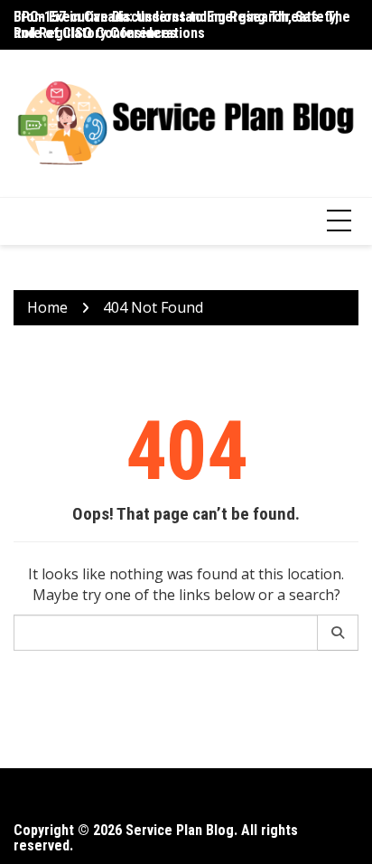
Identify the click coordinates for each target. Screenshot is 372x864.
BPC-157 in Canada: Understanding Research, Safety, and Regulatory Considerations (176, 25)
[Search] (338, 633)
